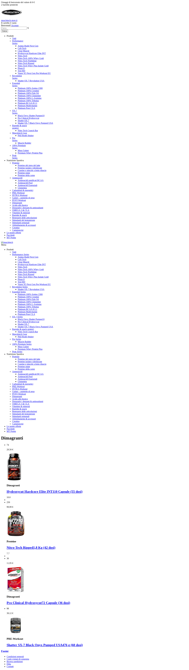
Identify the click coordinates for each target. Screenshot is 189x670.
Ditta (9, 664)
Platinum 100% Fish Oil (28, 93)
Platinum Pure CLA (26, 108)
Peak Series (14, 156)
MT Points (11, 237)
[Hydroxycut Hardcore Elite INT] (14, 480)
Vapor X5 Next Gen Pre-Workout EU (34, 73)
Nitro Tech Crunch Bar (28, 130)
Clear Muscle (23, 51)
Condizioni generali (15, 656)
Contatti (10, 666)
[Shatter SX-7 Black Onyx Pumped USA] (16, 633)
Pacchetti (11, 235)
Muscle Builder (24, 143)
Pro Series (14, 139)
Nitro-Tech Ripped (26, 63)
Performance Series (20, 254)
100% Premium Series (22, 344)
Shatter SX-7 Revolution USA (31, 81)
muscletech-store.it (9, 20)
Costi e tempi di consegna (18, 659)
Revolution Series (17, 77)
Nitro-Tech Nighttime (27, 61)
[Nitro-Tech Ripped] (16, 536)
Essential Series (16, 84)
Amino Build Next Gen (28, 46)
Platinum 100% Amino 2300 (30, 88)
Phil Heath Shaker (26, 135)
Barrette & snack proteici (23, 329)
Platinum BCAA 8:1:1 (27, 103)
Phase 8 (21, 68)
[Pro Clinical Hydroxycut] (16, 591)
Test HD (21, 71)
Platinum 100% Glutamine (29, 95)
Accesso (15, 25)
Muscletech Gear (19, 133)
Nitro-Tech (22, 56)
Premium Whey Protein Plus (30, 153)
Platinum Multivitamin (27, 105)
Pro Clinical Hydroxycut (28, 118)
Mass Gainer (23, 150)
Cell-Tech (22, 48)
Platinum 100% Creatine (28, 91)
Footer (5, 651)
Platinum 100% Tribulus (28, 100)
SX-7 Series (14, 111)
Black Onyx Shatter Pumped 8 (31, 115)
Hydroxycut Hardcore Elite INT (32, 53)
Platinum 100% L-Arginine (30, 98)
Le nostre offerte (14, 232)
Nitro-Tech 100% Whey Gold (31, 58)
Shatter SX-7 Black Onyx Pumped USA (35, 123)
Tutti (14, 38)
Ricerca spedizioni (15, 661)
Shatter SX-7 (23, 120)
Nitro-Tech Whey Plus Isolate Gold (33, 66)
